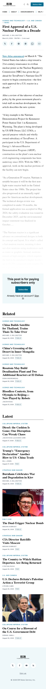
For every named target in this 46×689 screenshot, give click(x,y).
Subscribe (37, 4)
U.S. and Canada (34, 21)
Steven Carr (8, 586)
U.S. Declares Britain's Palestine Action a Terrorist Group (22, 581)
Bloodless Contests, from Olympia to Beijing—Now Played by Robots (17, 394)
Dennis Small (8, 635)
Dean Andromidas (10, 378)
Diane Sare (21, 438)
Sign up (23, 673)
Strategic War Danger (12, 470)
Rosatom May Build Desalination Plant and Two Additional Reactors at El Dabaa (22, 371)
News (6, 23)
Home (4, 12)
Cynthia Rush (8, 566)
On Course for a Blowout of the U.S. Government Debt (19, 630)
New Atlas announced (13, 56)
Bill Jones (7, 461)
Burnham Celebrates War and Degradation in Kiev (18, 475)
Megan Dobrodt (9, 526)
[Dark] (25, 4)
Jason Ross (7, 402)
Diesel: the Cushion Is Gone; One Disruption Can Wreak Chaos (16, 430)
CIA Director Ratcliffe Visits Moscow (16, 541)
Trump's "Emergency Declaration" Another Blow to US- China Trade (18, 454)
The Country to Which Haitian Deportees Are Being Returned (21, 561)
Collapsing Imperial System (15, 424)
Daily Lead (7, 519)
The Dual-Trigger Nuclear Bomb (23, 523)
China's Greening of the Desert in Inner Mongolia (18, 350)
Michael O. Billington (12, 35)
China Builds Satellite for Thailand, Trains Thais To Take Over (16, 328)
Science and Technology (13, 21)
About (14, 12)
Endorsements (27, 12)
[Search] (28, 4)
